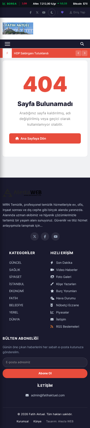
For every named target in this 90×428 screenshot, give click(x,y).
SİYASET (15, 277)
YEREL (13, 312)
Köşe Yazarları (65, 284)
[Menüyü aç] (7, 44)
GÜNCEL (15, 262)
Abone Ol (45, 373)
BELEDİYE (16, 305)
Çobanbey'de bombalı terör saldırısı (38, 57)
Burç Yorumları (66, 291)
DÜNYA (14, 319)
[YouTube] (44, 12)
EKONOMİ (16, 291)
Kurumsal (23, 421)
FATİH (13, 298)
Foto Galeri (63, 277)
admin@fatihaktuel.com (47, 395)
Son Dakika (63, 262)
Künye (37, 421)
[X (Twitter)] (37, 12)
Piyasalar (62, 312)
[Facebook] (31, 12)
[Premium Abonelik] (62, 12)
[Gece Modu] (51, 12)
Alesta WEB (65, 421)
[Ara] (82, 43)
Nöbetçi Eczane (67, 305)
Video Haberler (66, 270)
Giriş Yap (79, 12)
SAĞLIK (14, 270)
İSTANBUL (16, 284)
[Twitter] (34, 236)
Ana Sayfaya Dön (33, 138)
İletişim (60, 319)
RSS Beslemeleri (67, 326)
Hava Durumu (65, 298)
